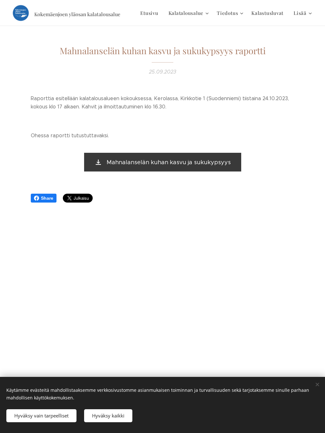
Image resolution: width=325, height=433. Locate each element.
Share (47, 198)
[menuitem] (151, 13)
